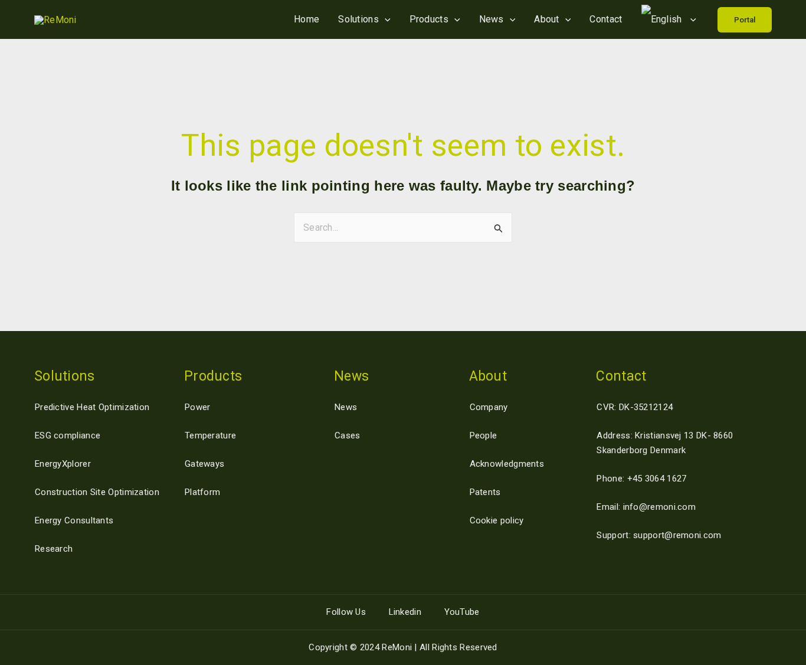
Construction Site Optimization (97, 492)
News (491, 19)
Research (54, 548)
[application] (385, 19)
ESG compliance (67, 435)
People (483, 435)
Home (306, 19)
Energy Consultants (74, 520)
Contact (605, 19)
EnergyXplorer (63, 463)
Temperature (210, 435)
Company (489, 407)
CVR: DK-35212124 (635, 407)
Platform (202, 492)
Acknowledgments (507, 463)
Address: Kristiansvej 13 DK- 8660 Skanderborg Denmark (665, 443)
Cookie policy (497, 520)
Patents (485, 492)
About (546, 19)
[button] (744, 19)
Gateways (204, 463)
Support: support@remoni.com (659, 535)
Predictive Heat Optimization (92, 407)
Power (198, 407)
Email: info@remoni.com (646, 507)
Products (428, 19)
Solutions (358, 19)
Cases (348, 435)
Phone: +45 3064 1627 (641, 478)
